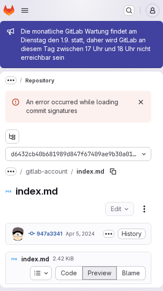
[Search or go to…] (129, 10)
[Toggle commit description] (108, 234)
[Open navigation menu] (25, 10)
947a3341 (48, 233)
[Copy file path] (113, 171)
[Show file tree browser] (12, 137)
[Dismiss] (141, 102)
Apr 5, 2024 (80, 233)
